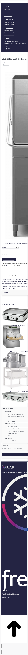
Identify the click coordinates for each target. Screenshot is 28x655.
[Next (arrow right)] (2, 652)
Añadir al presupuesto (8, 260)
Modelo (4, 247)
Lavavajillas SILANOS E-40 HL (17, 325)
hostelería (8, 265)
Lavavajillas (13, 265)
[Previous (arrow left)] (1, 652)
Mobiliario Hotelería (11, 263)
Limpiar (17, 247)
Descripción (8, 273)
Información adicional (10, 276)
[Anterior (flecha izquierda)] (1, 646)
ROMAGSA (18, 265)
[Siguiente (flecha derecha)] (2, 646)
